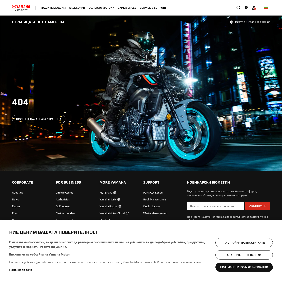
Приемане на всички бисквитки (244, 267)
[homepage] (21, 7)
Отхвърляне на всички (244, 255)
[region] (141, 250)
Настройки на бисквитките (244, 242)
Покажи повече (20, 269)
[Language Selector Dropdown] (266, 8)
